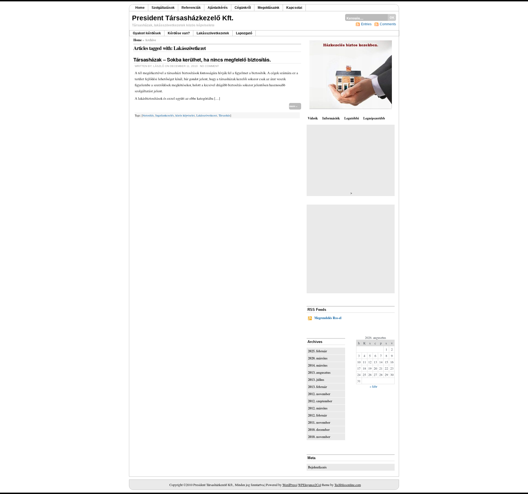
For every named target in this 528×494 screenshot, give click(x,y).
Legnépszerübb (374, 118)
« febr (373, 386)
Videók (313, 118)
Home (140, 8)
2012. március (318, 408)
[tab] (313, 118)
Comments (388, 24)
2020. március (318, 358)
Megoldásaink (268, 8)
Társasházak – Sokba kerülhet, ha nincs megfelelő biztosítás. (202, 59)
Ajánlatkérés (218, 8)
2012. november (319, 394)
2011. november (319, 422)
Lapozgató (244, 33)
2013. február (317, 386)
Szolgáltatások (163, 8)
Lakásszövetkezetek (213, 33)
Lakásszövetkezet (206, 115)
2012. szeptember (320, 401)
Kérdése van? (179, 33)
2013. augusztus (319, 372)
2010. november (319, 436)
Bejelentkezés (317, 467)
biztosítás (148, 115)
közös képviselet (185, 115)
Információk (331, 118)
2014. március (318, 365)
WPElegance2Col (309, 484)
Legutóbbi (351, 118)
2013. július (316, 379)
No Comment (209, 66)
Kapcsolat (294, 8)
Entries (366, 24)
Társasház (224, 115)
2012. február (317, 415)
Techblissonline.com (347, 484)
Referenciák (191, 8)
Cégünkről (243, 8)
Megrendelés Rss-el (327, 318)
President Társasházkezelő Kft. (182, 18)
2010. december (319, 429)
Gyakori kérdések (147, 33)
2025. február (317, 351)
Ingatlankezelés (164, 115)
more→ (293, 106)
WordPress (289, 484)
